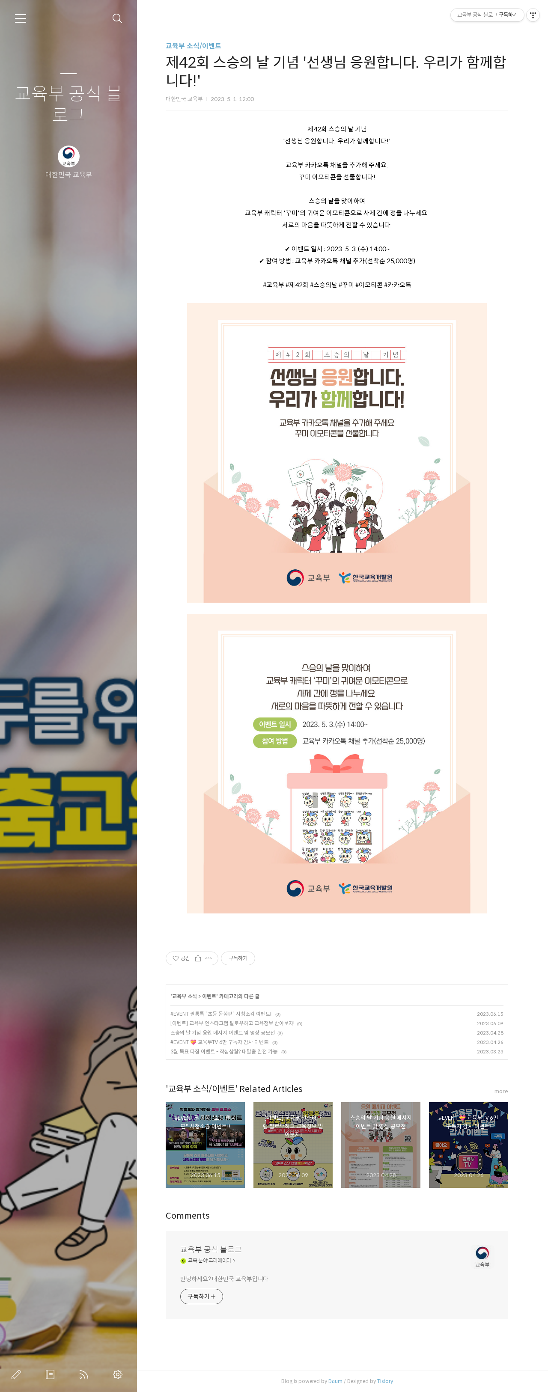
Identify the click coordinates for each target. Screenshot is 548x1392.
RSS (85, 1374)
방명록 (52, 1374)
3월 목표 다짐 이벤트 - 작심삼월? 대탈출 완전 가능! (224, 1051)
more (501, 1091)
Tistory (385, 1381)
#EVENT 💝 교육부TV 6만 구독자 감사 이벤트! (220, 1042)
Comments (188, 1216)
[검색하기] (117, 19)
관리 (119, 1374)
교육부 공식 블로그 (68, 105)
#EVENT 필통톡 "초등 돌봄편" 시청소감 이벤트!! (221, 1014)
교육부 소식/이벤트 (193, 46)
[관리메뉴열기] (533, 15)
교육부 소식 (184, 996)
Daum (335, 1381)
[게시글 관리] (208, 958)
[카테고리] (20, 18)
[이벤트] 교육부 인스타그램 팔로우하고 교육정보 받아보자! (232, 1023)
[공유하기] (198, 958)
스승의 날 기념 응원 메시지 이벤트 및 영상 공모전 (222, 1032)
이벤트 (209, 996)
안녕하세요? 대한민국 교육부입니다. (225, 1279)
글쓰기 (18, 1374)
